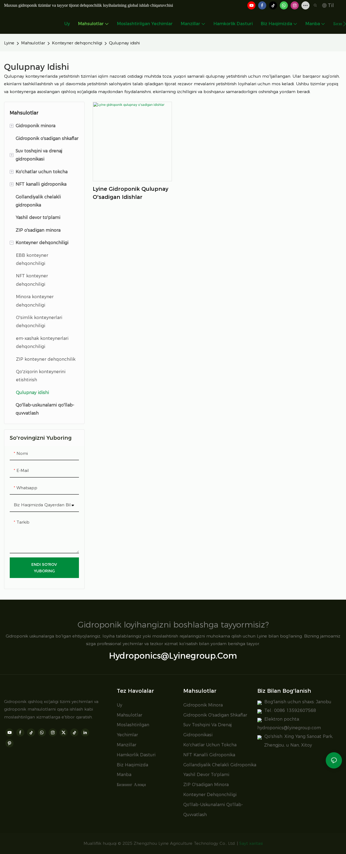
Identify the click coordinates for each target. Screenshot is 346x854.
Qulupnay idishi (124, 42)
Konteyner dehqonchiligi (77, 42)
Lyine (9, 42)
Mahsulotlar (33, 42)
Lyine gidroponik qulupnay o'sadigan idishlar (130, 193)
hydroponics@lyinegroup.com (173, 656)
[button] (344, 23)
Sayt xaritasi (251, 843)
